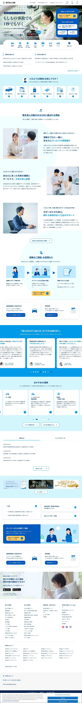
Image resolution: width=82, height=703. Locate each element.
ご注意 (8, 506)
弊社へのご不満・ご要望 (50, 516)
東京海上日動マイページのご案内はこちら (12, 585)
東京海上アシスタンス (45, 655)
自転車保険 (7, 622)
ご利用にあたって (9, 676)
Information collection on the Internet (10, 700)
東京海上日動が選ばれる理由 (39, 241)
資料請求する (50, 315)
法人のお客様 (32, 2)
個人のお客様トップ (9, 608)
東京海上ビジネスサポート (64, 655)
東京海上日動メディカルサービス (12, 655)
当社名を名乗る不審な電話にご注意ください (18, 515)
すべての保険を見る (30, 425)
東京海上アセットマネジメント (65, 651)
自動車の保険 (31, 615)
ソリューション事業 (28, 630)
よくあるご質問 (46, 614)
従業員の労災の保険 (28, 622)
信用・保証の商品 (27, 624)
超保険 (9, 613)
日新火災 (25, 648)
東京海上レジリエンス (9, 658)
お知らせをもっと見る (72, 71)
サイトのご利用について (32, 692)
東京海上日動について (42, 2)
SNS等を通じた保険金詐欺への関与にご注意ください (20, 511)
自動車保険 (7, 610)
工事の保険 (26, 619)
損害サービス (9, 637)
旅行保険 (7, 619)
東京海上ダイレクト (45, 648)
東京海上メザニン (8, 653)
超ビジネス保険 (30, 610)
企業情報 (64, 612)
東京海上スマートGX (27, 660)
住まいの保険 (10, 615)
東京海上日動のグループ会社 (11, 666)
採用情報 (64, 623)
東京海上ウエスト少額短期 (10, 651)
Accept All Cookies (63, 701)
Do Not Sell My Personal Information (62, 694)
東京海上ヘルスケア (63, 658)
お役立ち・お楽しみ (66, 619)
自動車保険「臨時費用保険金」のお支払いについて (52, 507)
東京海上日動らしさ (66, 614)
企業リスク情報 (27, 633)
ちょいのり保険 (11, 626)
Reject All (63, 698)
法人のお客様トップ (28, 608)
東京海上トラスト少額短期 (28, 651)
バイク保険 (7, 624)
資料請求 (45, 616)
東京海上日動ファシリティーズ (65, 653)
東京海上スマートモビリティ (29, 658)
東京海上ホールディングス (56, 2)
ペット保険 (7, 628)
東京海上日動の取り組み (67, 616)
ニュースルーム (65, 621)
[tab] (7, 35)
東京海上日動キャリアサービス (29, 653)
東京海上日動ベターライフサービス (48, 653)
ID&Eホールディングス (45, 658)
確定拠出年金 (10, 633)
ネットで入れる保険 (9, 635)
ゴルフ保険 (7, 630)
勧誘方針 (42, 692)
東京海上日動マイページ (48, 608)
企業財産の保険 (27, 613)
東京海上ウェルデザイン (10, 660)
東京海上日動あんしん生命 (46, 651)
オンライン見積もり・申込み (14, 315)
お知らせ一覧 (38, 468)
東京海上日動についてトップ (68, 610)
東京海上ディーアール (27, 655)
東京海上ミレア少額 (63, 648)
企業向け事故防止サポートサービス (31, 635)
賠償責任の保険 (27, 617)
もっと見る (39, 492)
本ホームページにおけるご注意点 (13, 680)
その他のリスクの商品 (28, 628)
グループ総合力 (27, 637)
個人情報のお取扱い (51, 692)
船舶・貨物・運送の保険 (29, 626)
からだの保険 (9, 617)
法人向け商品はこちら (48, 425)
